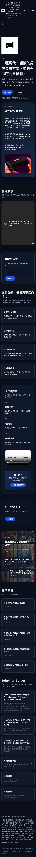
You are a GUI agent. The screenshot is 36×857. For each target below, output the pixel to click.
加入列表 (10, 278)
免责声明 (4, 843)
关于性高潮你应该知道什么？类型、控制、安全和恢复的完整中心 (17, 838)
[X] (24, 10)
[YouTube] (33, 10)
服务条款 (17, 843)
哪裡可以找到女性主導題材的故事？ (17, 832)
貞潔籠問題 (16, 5)
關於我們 (10, 820)
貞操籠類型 (28, 820)
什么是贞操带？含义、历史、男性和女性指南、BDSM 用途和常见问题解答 (17, 836)
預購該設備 (7, 92)
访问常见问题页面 (18, 485)
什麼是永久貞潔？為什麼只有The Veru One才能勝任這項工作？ (13, 14)
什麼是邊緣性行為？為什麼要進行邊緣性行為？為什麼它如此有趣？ (17, 830)
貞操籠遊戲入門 (12, 3)
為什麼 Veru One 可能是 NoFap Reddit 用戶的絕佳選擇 (17, 829)
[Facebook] (28, 10)
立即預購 (10, 519)
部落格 (10, 18)
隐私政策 (10, 843)
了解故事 (19, 92)
